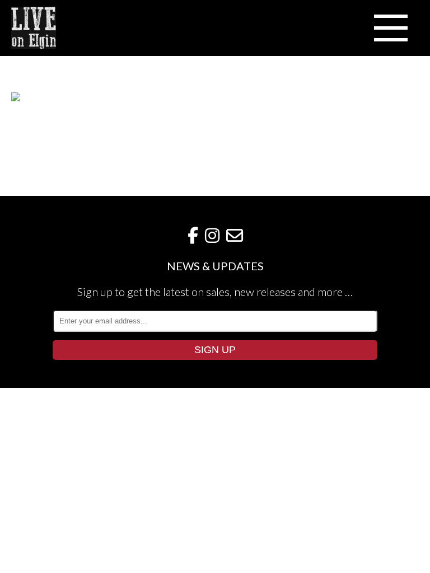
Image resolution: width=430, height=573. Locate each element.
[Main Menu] (391, 28)
